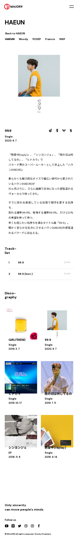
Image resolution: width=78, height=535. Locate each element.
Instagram (26, 526)
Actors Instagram (32, 526)
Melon (50, 130)
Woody (23, 39)
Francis (50, 39)
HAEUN (9, 39)
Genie (57, 130)
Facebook (38, 526)
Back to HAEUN (15, 33)
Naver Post (13, 526)
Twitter (19, 526)
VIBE (64, 130)
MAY (62, 39)
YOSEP (36, 39)
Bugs (70, 130)
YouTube (6, 526)
